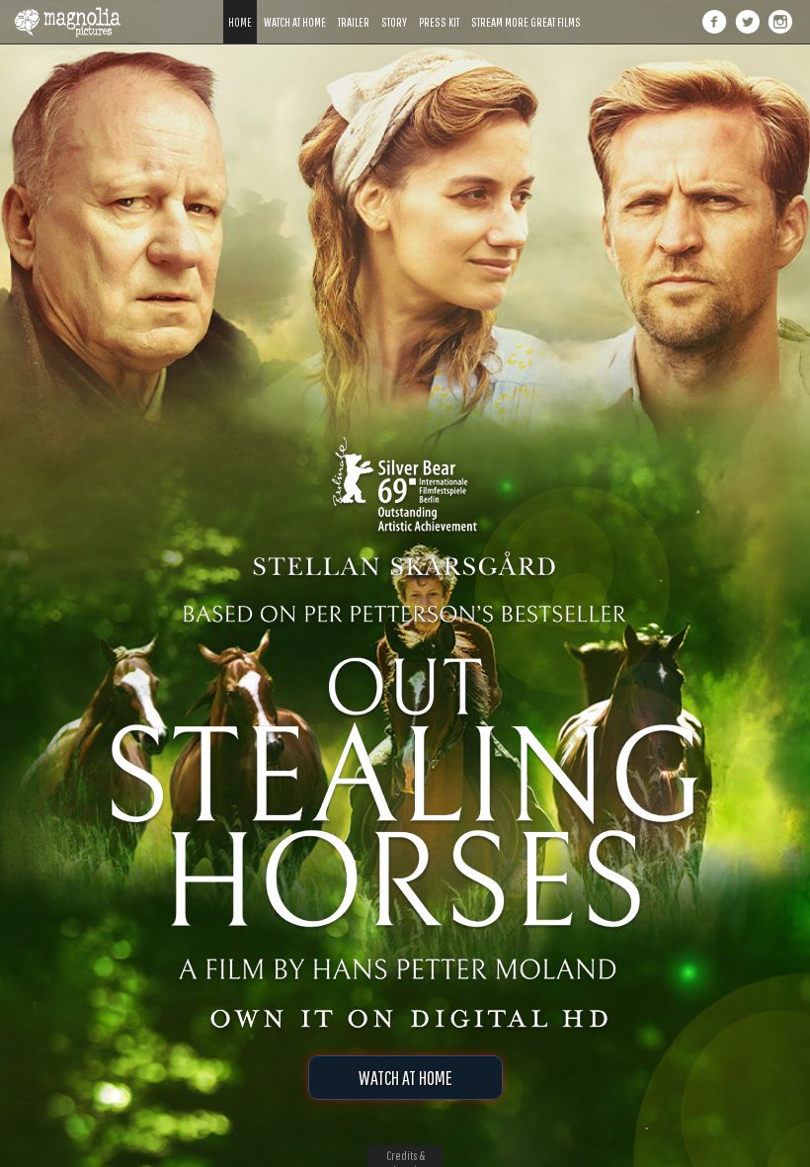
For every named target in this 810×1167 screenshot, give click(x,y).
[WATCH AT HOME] (295, 7)
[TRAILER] (353, 7)
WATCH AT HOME (405, 1077)
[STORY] (394, 7)
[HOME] (240, 7)
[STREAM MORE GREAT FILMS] (526, 7)
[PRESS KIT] (439, 7)
